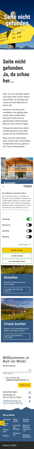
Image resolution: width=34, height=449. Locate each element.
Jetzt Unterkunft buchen (17, 320)
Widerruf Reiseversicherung (27, 428)
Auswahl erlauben (17, 256)
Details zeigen (23, 244)
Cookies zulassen (17, 250)
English (13, 445)
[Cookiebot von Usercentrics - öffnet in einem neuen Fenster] (24, 186)
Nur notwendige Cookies (17, 261)
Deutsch (6, 445)
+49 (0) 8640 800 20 (12, 403)
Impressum (6, 430)
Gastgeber (7, 419)
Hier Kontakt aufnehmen (17, 179)
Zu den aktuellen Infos (17, 274)
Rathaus (6, 435)
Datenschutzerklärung (16, 380)
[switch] (29, 225)
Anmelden (24, 385)
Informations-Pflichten (17, 427)
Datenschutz (15, 420)
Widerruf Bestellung (27, 436)
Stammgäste (6, 424)
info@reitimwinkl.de (12, 400)
